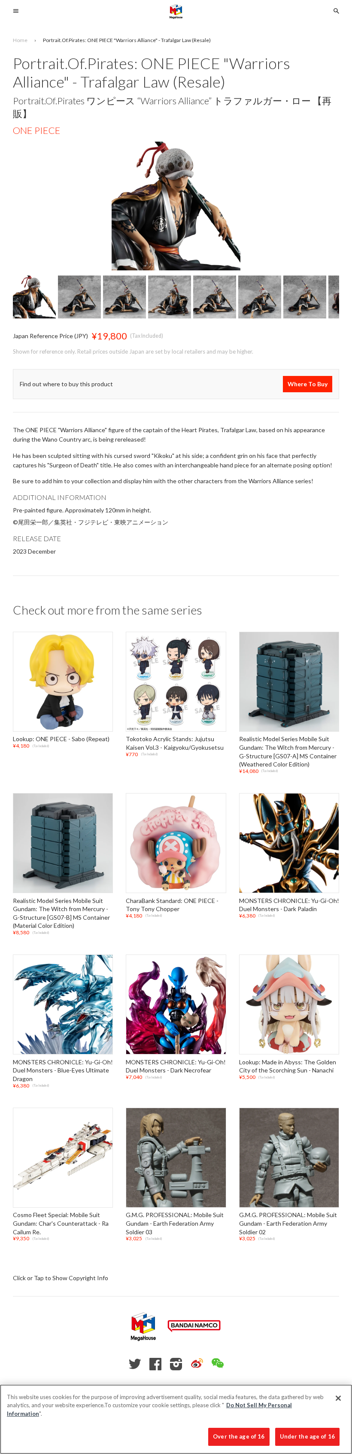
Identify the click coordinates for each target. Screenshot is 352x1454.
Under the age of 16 (307, 1436)
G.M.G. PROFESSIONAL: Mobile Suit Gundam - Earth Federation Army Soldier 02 (288, 1224)
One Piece (37, 130)
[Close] (338, 1398)
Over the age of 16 (238, 1436)
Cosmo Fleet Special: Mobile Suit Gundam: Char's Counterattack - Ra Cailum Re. (61, 1224)
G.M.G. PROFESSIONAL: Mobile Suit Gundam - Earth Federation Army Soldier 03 (175, 1224)
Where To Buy (308, 384)
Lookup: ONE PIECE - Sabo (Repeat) (61, 739)
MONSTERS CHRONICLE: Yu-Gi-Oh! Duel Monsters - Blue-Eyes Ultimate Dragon (63, 1070)
